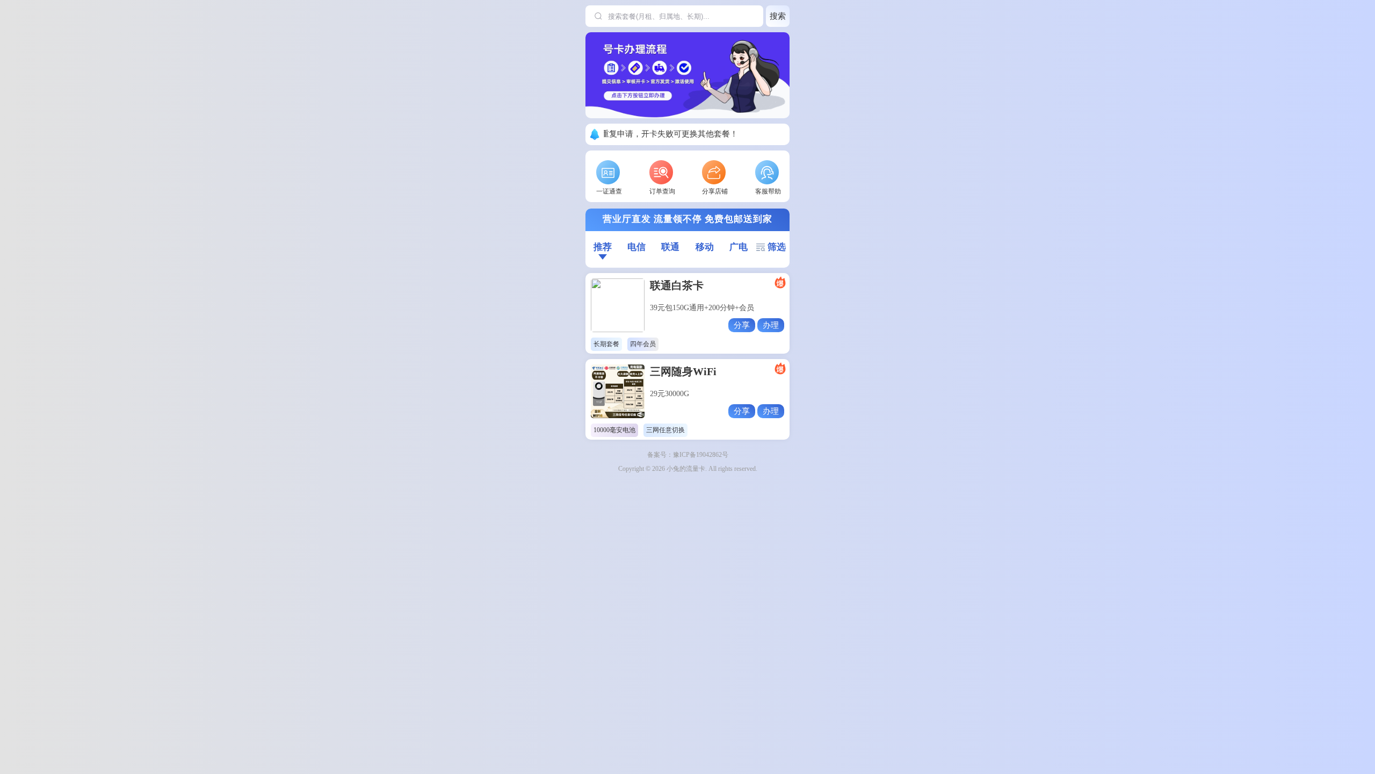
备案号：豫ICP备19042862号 (687, 454)
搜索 (778, 15)
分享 (742, 324)
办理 (771, 324)
